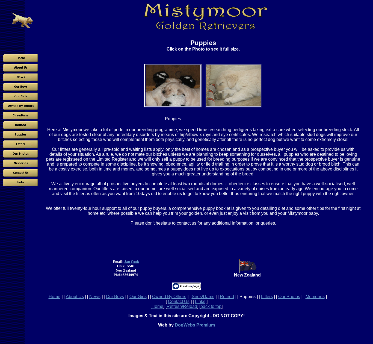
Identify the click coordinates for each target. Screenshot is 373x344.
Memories (315, 296)
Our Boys (115, 296)
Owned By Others (169, 296)
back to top (210, 306)
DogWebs (185, 325)
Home (54, 296)
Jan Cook (131, 262)
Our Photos (289, 296)
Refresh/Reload (182, 306)
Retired (227, 296)
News (94, 296)
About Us (75, 296)
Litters (267, 296)
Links (200, 301)
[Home (156, 306)
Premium (205, 325)
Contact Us (179, 301)
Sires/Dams (203, 296)
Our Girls (138, 296)
